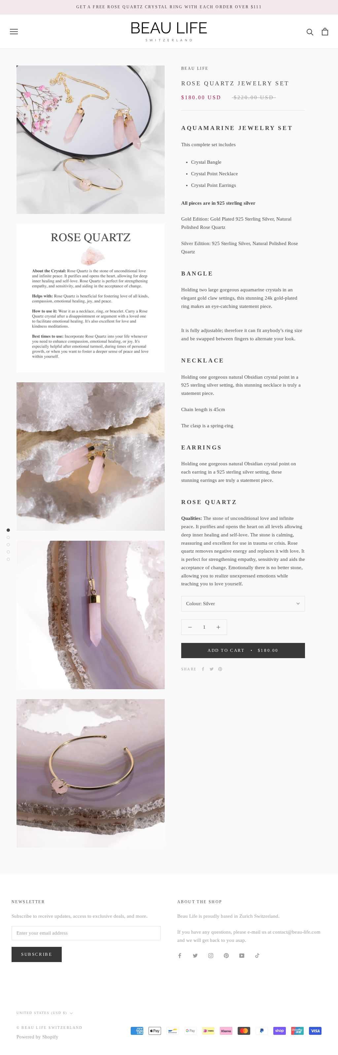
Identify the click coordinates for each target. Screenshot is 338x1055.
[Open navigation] (14, 31)
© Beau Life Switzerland (50, 1028)
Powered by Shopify (37, 1036)
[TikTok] (257, 955)
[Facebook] (203, 669)
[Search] (310, 31)
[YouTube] (241, 955)
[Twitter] (212, 669)
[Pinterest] (220, 669)
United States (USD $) (42, 1013)
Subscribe (36, 954)
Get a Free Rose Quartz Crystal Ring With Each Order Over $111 (169, 7)
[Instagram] (210, 955)
